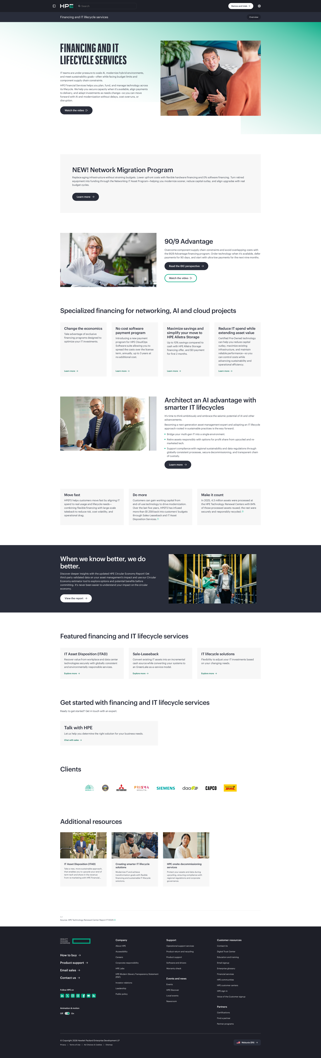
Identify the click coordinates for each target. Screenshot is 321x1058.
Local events (172, 995)
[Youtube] (89, 996)
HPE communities (225, 979)
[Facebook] (83, 996)
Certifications (223, 1012)
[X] (67, 996)
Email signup (223, 963)
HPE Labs (120, 968)
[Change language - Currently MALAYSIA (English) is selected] (259, 6)
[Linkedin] (62, 996)
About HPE (121, 946)
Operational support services (180, 946)
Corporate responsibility (127, 963)
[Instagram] (73, 996)
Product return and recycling (180, 951)
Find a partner (223, 1018)
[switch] (66, 1013)
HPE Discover (172, 990)
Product (72, 962)
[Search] (79, 6)
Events (169, 984)
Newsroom (171, 1001)
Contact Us (222, 946)
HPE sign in (222, 991)
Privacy (63, 1045)
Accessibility (121, 951)
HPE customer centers (227, 985)
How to (68, 955)
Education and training (228, 957)
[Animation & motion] (67, 1013)
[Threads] (78, 996)
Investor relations (124, 982)
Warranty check (173, 968)
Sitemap (109, 1045)
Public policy (122, 994)
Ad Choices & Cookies (93, 1045)
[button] (54, 6)
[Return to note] (115, 920)
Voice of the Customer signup (231, 996)
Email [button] (68, 970)
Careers (119, 957)
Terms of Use (75, 1045)
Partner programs (225, 1024)
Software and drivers (176, 963)
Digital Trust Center (226, 951)
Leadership (121, 988)
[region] (160, 578)
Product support (174, 957)
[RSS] (94, 996)
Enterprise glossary (226, 968)
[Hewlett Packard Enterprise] (66, 6)
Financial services (225, 974)
